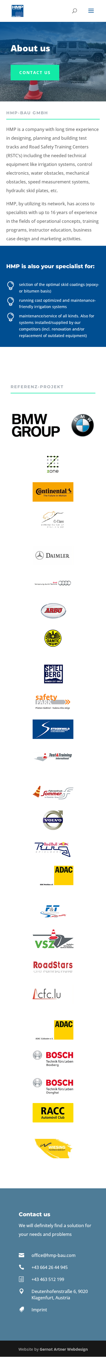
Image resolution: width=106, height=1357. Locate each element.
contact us (35, 72)
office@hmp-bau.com (54, 1255)
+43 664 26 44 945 (50, 1267)
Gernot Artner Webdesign (64, 1349)
